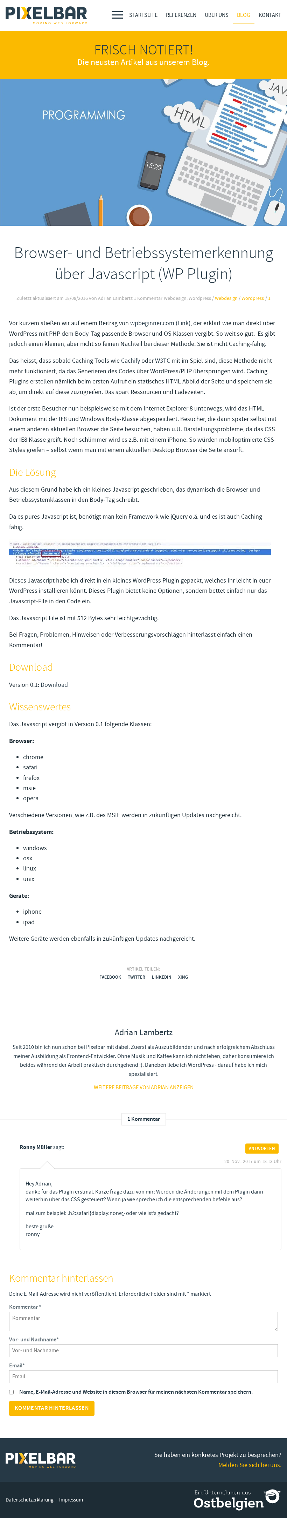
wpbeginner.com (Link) (160, 323)
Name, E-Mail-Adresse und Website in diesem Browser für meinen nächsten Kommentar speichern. (136, 1392)
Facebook (110, 977)
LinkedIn (162, 977)
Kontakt (270, 15)
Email (17, 1366)
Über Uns (217, 15)
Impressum (71, 1500)
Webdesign (226, 298)
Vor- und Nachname (34, 1340)
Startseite (143, 15)
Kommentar (25, 1307)
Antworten (262, 1148)
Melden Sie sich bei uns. (249, 1465)
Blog (243, 15)
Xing (183, 977)
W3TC (162, 360)
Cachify (130, 360)
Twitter (136, 977)
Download (54, 685)
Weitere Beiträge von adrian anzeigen (144, 1087)
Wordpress (252, 298)
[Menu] (117, 15)
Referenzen (181, 15)
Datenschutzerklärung (30, 1500)
